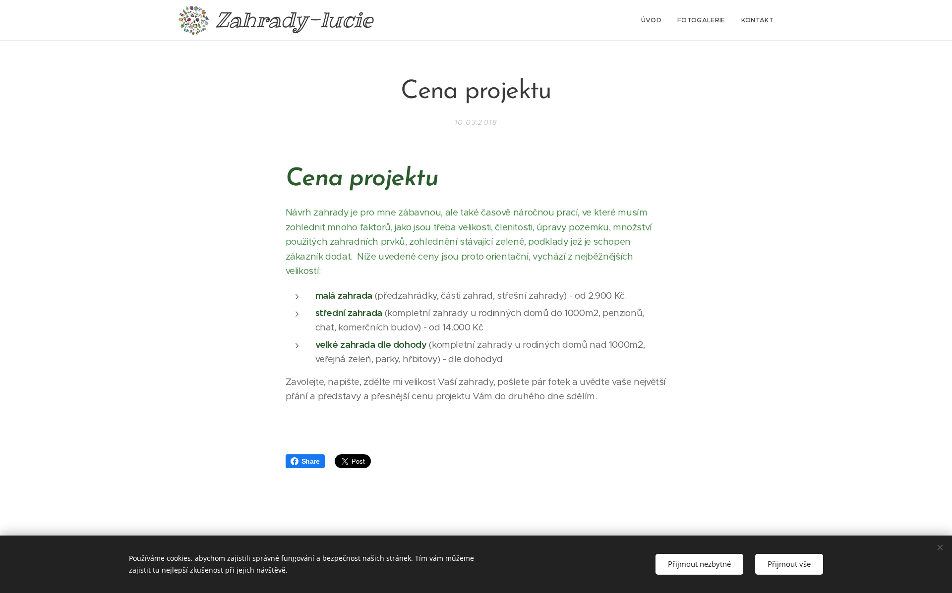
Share (310, 461)
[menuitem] (654, 20)
